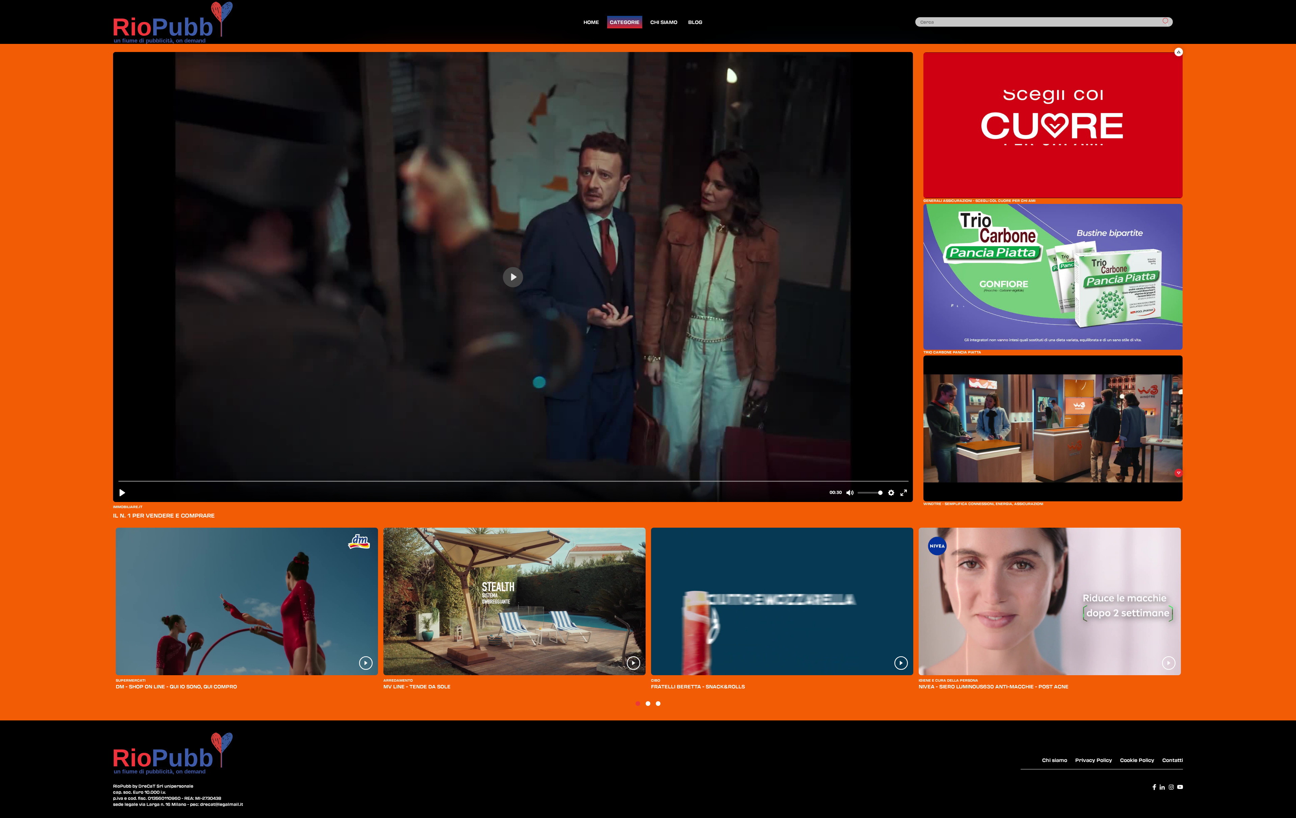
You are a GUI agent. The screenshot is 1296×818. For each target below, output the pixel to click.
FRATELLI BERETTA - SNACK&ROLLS (698, 686)
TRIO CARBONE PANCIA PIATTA (952, 352)
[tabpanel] (247, 611)
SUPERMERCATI (130, 680)
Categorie (625, 22)
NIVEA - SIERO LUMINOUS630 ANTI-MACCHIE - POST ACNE (994, 686)
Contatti (1172, 760)
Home (591, 22)
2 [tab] (648, 704)
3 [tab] (658, 704)
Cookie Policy (1137, 760)
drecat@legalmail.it (221, 804)
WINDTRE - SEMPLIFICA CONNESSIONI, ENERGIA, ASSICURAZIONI (983, 503)
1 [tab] (637, 704)
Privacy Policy (1093, 760)
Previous (1178, 52)
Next (1178, 473)
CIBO (655, 680)
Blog (695, 22)
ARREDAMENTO (398, 680)
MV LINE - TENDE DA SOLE (417, 686)
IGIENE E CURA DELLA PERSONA (948, 680)
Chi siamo (663, 22)
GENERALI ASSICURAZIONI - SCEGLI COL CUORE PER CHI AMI (979, 200)
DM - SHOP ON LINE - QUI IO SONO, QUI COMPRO (176, 686)
